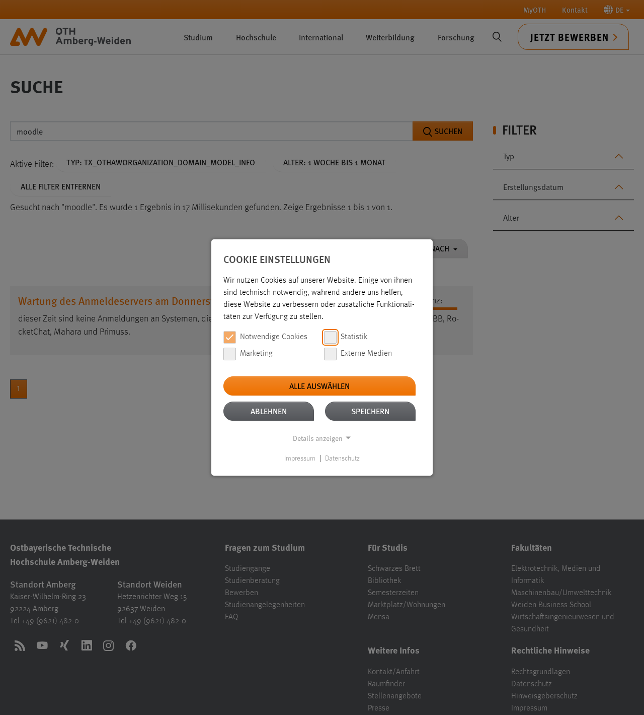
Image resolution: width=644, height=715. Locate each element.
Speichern (370, 411)
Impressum (299, 458)
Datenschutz (342, 458)
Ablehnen (269, 411)
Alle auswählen (319, 386)
